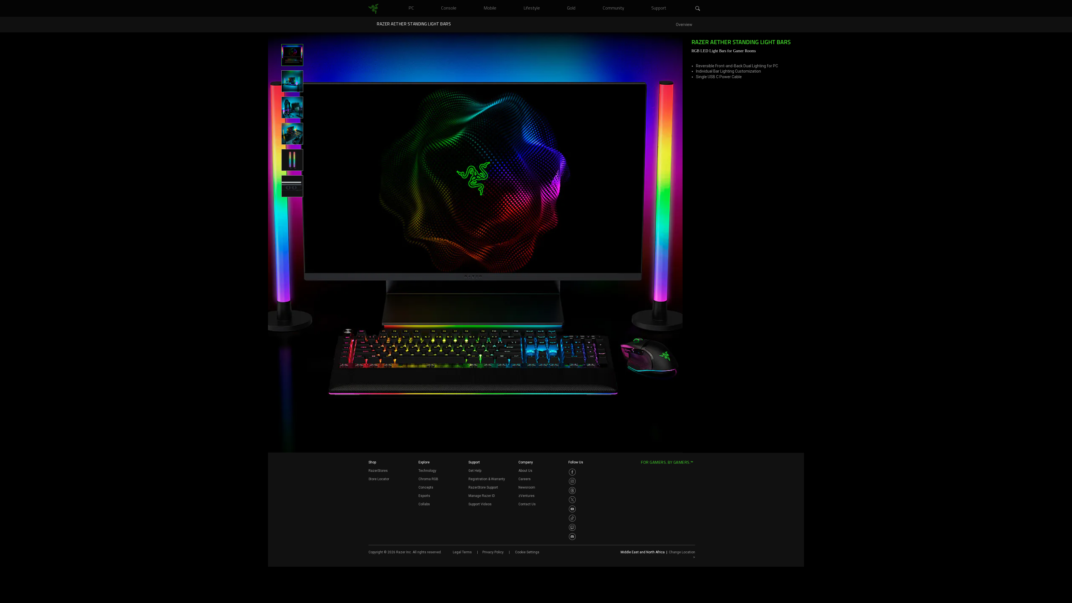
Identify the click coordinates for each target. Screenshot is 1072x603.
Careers (524, 479)
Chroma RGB (428, 479)
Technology (427, 471)
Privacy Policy (493, 552)
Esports (424, 496)
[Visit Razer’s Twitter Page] (572, 500)
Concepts (425, 487)
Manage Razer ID (481, 496)
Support (474, 462)
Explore (424, 462)
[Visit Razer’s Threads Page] (572, 490)
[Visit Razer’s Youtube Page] (572, 509)
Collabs (424, 504)
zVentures (526, 496)
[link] (373, 9)
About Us (525, 471)
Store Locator (378, 479)
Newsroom (526, 487)
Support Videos (480, 504)
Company (525, 462)
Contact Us (527, 504)
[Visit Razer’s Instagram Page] (572, 481)
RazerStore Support (483, 487)
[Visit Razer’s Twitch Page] (572, 527)
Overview (684, 25)
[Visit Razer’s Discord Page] (572, 536)
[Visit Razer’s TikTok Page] (572, 518)
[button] (698, 8)
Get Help (474, 471)
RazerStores (378, 471)
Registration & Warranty (486, 479)
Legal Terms (462, 552)
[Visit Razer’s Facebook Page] (572, 472)
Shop (372, 462)
